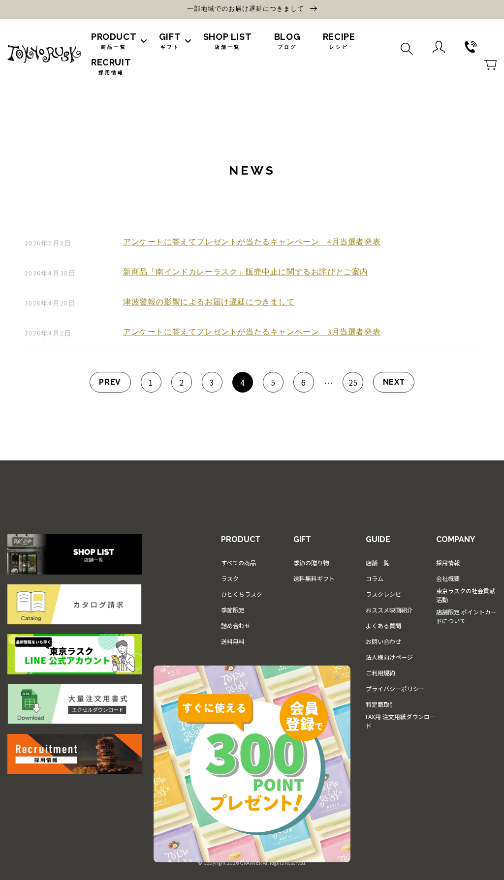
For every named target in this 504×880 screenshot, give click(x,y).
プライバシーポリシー (395, 688)
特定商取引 (380, 704)
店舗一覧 (377, 562)
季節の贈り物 (311, 562)
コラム (374, 578)
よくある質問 (383, 625)
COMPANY (455, 539)
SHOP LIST (227, 40)
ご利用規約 (380, 672)
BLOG (287, 40)
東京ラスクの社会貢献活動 (465, 595)
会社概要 (448, 578)
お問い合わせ (383, 641)
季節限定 (233, 610)
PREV (110, 382)
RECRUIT (111, 66)
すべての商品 (238, 562)
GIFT (170, 40)
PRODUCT (113, 40)
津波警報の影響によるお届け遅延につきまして (209, 302)
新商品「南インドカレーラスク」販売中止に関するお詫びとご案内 (245, 272)
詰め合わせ (236, 625)
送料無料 (233, 641)
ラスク (230, 578)
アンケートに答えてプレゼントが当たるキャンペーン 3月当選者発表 (251, 332)
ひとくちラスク (241, 594)
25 (353, 382)
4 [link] (242, 382)
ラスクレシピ (383, 594)
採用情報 (448, 562)
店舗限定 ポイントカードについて (466, 616)
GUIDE (378, 539)
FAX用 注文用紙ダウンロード (401, 720)
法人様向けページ (389, 657)
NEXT (394, 382)
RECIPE (339, 40)
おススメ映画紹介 (389, 610)
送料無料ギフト (314, 578)
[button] (407, 48)
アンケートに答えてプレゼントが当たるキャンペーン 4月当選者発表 (251, 242)
